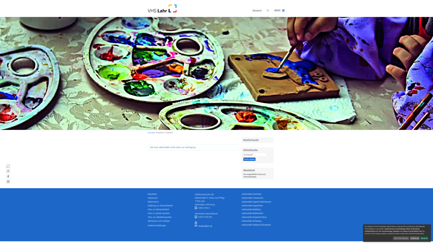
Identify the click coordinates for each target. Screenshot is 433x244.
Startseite (151, 133)
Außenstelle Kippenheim (252, 205)
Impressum (153, 198)
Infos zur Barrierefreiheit (158, 209)
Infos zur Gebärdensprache (160, 217)
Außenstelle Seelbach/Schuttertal (256, 224)
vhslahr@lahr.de (205, 226)
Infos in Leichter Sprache (159, 213)
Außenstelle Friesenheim (252, 198)
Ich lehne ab (415, 238)
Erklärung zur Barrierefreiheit (160, 205)
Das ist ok (424, 238)
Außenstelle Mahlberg (251, 209)
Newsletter (152, 194)
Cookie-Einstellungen (157, 225)
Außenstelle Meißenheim (252, 213)
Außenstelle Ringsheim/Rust (254, 217)
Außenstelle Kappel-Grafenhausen (256, 201)
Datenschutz (153, 201)
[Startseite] (169, 8)
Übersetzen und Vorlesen (159, 221)
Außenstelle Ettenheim (251, 194)
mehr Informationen (401, 238)
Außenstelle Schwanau (251, 221)
